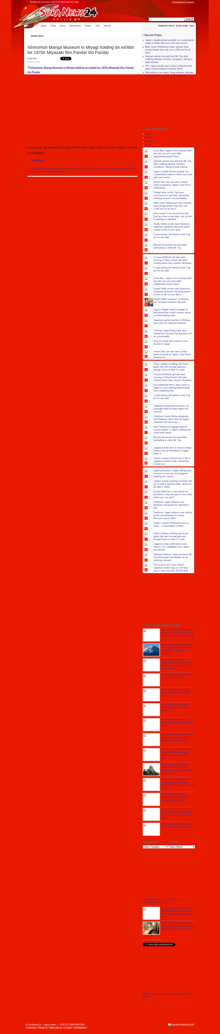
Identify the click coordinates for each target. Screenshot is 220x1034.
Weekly (149, 137)
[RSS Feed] (169, 2)
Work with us (56, 1027)
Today (148, 133)
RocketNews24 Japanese (183, 2)
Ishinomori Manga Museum (120, 168)
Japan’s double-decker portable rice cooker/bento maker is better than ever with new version (169, 41)
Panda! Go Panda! (55, 171)
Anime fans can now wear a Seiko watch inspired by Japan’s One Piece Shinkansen (172, 185)
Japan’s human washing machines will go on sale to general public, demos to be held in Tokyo (173, 484)
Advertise (31, 1027)
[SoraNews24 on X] (163, 2)
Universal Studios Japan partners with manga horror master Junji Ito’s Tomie (174, 797)
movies (39, 171)
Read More (37, 160)
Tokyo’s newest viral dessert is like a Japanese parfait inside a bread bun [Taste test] (172, 461)
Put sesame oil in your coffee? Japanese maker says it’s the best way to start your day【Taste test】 (171, 568)
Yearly (148, 145)
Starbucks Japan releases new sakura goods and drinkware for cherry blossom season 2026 (173, 515)
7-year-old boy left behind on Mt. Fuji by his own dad (177, 676)
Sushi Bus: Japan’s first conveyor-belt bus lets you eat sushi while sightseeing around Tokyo (173, 153)
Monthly (149, 141)
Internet (107, 26)
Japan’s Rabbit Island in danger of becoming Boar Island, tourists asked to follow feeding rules (172, 312)
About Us (147, 993)
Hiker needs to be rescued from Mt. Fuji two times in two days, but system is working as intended (173, 216)
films (41, 168)
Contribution (176, 993)
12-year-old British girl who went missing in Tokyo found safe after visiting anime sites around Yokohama (172, 260)
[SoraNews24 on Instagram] (156, 2)
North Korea (75, 26)
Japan (43, 26)
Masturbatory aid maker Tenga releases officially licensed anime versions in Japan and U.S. (169, 74)
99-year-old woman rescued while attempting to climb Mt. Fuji (170, 246)
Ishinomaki (99, 168)
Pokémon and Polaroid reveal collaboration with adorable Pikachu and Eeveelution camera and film (177, 783)
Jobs (191, 26)
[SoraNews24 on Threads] (159, 2)
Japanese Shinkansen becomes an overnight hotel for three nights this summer (171, 408)
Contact (164, 993)
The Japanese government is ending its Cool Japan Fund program (175, 707)
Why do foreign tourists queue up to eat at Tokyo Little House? (177, 825)
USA (97, 26)
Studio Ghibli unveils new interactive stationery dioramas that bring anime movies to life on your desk (172, 227)
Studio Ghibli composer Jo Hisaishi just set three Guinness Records (171, 300)
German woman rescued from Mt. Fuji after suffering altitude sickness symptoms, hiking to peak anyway (168, 59)
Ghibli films (51, 168)
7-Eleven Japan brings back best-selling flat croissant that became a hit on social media (173, 333)
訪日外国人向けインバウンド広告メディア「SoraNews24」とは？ (164, 900)
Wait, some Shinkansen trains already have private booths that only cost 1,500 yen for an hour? (167, 50)
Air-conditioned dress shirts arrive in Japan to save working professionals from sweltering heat (172, 388)
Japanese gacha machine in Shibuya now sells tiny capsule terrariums (172, 321)
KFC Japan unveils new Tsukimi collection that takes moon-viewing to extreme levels (168, 67)
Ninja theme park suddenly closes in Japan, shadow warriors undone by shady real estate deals (176, 768)
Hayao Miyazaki (68, 168)
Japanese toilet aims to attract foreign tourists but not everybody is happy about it (172, 450)
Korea (62, 26)
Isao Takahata (85, 168)
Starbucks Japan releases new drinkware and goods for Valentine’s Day (171, 505)
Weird (171, 26)
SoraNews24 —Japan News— (62, 12)
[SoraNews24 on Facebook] (153, 2)
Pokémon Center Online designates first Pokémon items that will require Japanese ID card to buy (171, 419)
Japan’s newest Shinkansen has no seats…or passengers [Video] (171, 524)
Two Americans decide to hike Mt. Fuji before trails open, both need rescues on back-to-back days (176, 813)
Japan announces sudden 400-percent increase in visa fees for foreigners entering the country (172, 473)
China (53, 26)
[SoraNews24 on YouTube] (166, 2)
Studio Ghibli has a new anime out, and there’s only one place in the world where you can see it (173, 494)
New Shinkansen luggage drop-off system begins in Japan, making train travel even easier (172, 429)
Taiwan (88, 26)
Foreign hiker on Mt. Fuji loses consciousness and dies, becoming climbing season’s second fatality (171, 195)
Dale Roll (32, 58)
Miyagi (31, 171)
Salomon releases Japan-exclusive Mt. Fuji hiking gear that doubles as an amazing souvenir (173, 557)
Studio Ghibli (182, 26)
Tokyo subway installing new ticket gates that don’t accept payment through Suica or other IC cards (171, 367)
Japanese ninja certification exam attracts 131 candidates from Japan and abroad (171, 547)
